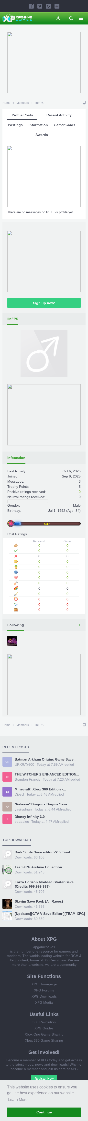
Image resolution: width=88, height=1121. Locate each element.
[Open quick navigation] (83, 103)
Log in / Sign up (58, 18)
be (7, 819)
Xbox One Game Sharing (44, 1034)
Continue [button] (44, 1112)
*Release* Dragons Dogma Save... (42, 804)
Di (7, 791)
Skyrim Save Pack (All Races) (39, 901)
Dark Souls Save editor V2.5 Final (42, 852)
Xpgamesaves (44, 947)
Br (7, 776)
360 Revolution (44, 1022)
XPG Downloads (44, 996)
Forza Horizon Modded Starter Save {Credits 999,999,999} (44, 884)
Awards (41, 135)
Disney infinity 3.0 (30, 817)
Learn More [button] (18, 1099)
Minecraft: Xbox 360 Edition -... (40, 789)
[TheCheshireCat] (12, 641)
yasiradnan (23, 809)
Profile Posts (22, 115)
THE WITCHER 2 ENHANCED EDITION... (47, 774)
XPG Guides (44, 1028)
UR (7, 761)
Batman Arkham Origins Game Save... (46, 759)
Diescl (19, 794)
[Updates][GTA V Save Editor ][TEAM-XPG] (50, 914)
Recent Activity (59, 115)
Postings (15, 125)
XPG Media (44, 1002)
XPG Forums (44, 990)
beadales (22, 821)
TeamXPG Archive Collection (38, 867)
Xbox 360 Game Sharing (44, 1040)
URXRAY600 (24, 764)
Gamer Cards (64, 125)
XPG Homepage (44, 984)
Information (38, 125)
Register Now (44, 1078)
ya (7, 806)
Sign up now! (44, 303)
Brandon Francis (27, 779)
